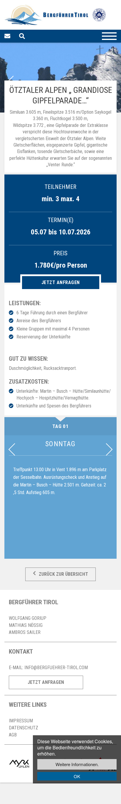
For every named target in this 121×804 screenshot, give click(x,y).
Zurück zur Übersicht (63, 574)
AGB (13, 735)
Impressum (21, 721)
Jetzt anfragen (60, 282)
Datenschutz (23, 728)
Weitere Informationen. (77, 764)
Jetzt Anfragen (46, 682)
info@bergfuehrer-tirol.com (56, 667)
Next (106, 449)
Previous (15, 449)
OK (77, 776)
